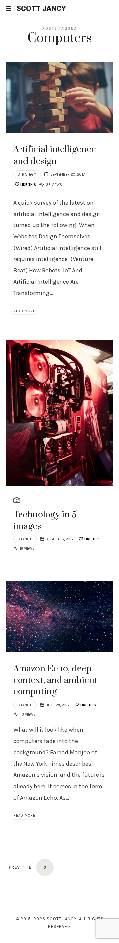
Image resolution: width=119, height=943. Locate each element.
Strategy (27, 174)
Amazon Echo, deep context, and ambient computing (55, 680)
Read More (24, 311)
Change (25, 539)
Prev (14, 867)
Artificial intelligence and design (54, 155)
